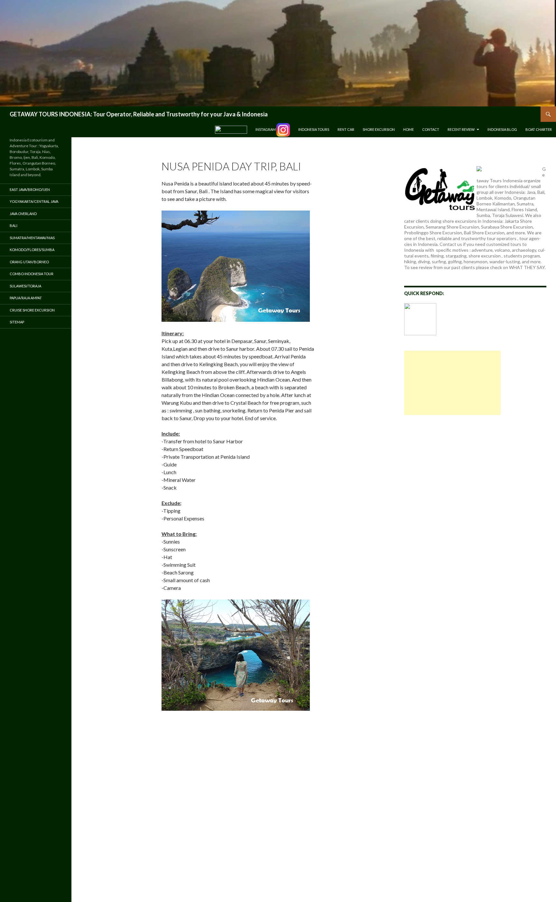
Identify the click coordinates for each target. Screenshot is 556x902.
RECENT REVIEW (461, 129)
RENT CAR (346, 129)
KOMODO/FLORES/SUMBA (32, 250)
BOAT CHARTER (538, 129)
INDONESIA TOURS (313, 129)
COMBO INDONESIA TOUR (31, 274)
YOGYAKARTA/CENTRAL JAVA (34, 201)
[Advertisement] (452, 383)
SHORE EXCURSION (379, 129)
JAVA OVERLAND (23, 214)
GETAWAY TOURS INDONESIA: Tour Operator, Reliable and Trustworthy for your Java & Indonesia (139, 114)
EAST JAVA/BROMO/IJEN (30, 189)
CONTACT (430, 129)
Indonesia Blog (502, 129)
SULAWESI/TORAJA (25, 286)
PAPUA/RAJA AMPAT (26, 298)
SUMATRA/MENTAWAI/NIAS (32, 238)
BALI (13, 225)
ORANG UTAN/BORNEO (29, 262)
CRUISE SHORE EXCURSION (32, 310)
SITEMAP (17, 322)
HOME (408, 129)
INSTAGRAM (265, 129)
